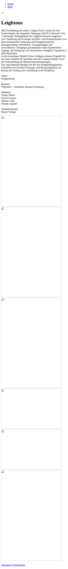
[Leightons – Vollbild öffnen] (34, 161)
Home (11, 4)
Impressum (6, 565)
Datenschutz (19, 565)
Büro (10, 6)
